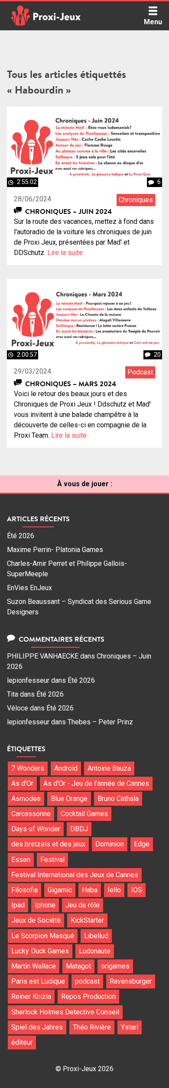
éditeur (21, 1042)
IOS (136, 890)
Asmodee (26, 798)
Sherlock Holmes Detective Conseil (65, 1012)
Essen (20, 860)
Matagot (78, 966)
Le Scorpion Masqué (42, 936)
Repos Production (88, 996)
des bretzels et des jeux (48, 844)
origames (115, 966)
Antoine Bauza (109, 768)
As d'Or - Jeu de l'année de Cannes (96, 783)
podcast (87, 981)
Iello (114, 890)
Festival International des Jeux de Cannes (74, 875)
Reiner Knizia (31, 996)
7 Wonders (27, 768)
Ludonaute (94, 951)
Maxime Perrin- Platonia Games (55, 550)
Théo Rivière (92, 1027)
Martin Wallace (33, 966)
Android (66, 768)
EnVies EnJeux (29, 588)
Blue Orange (69, 798)
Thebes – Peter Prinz (100, 722)
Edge (142, 844)
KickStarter (87, 920)
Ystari (129, 1027)
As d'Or (22, 783)
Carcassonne (31, 814)
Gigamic (60, 890)
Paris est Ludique (38, 981)
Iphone (45, 905)
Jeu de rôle (82, 905)
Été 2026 (20, 536)
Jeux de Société (36, 920)
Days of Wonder (35, 829)
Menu (153, 22)
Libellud (96, 936)
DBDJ (79, 829)
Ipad (18, 905)
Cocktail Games (84, 814)
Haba (90, 890)
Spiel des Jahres (37, 1027)
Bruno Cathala (118, 798)
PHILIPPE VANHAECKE (42, 656)
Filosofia (24, 890)
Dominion (109, 844)
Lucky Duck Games (40, 951)
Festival (52, 860)
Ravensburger (131, 981)
